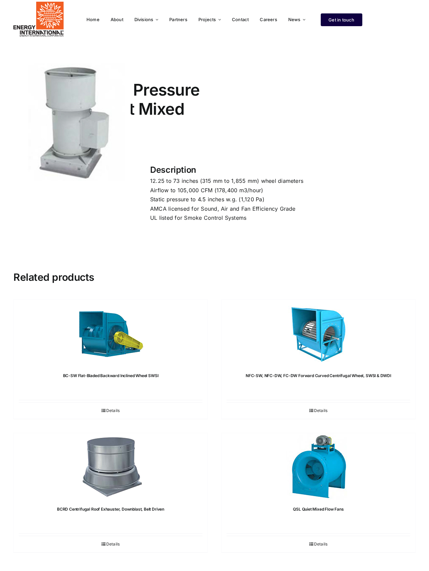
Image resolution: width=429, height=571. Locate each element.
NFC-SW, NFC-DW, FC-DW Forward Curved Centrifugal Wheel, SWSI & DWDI (318, 375)
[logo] (38, 4)
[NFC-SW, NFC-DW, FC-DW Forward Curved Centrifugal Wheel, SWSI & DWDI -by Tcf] (318, 333)
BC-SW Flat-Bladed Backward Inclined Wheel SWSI (111, 375)
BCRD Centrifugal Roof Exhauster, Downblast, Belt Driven (110, 509)
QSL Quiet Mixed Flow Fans (318, 509)
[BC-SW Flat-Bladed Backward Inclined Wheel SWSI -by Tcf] (110, 333)
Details (113, 410)
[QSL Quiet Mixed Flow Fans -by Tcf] (318, 466)
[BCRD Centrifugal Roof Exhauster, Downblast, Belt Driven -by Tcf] (110, 466)
